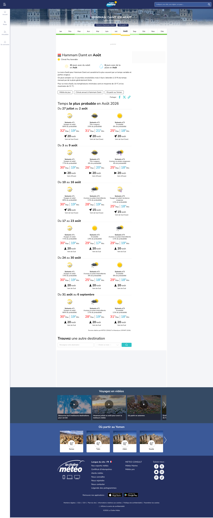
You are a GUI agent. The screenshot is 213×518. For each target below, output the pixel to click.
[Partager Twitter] (124, 97)
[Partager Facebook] (119, 97)
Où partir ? (123, 25)
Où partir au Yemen (114, 92)
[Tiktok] (162, 477)
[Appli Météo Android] (131, 495)
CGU (79, 503)
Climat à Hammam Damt (105, 25)
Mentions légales (69, 503)
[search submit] (209, 4)
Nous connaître (98, 477)
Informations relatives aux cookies (109, 503)
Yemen (63, 10)
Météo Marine (131, 465)
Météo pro (130, 469)
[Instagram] (162, 472)
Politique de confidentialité (132, 503)
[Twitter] (162, 466)
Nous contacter (98, 484)
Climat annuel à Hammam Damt (88, 92)
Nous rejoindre (97, 480)
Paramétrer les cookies (151, 503)
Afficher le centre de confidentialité (112, 506)
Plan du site (92, 503)
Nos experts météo (99, 465)
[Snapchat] (156, 472)
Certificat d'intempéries (101, 469)
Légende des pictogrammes (103, 488)
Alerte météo (97, 473)
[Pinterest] (156, 477)
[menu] (5, 4)
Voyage (58, 10)
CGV (84, 503)
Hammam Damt (71, 10)
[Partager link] (129, 97)
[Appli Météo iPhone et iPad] (115, 495)
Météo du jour (65, 92)
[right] (164, 405)
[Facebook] (156, 466)
